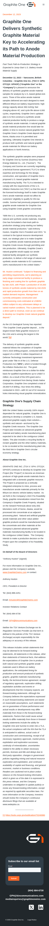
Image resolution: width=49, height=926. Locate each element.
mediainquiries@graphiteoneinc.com (25, 899)
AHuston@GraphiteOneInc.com (23, 600)
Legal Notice (31, 920)
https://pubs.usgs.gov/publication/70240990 (25, 815)
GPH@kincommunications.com (23, 620)
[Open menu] (43, 4)
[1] (4, 815)
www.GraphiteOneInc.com (15, 572)
